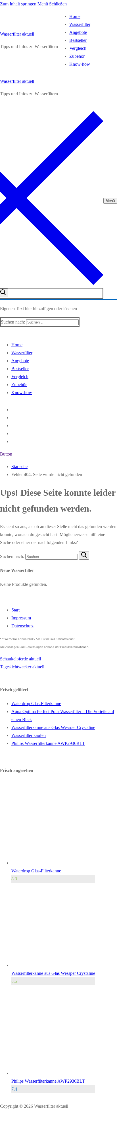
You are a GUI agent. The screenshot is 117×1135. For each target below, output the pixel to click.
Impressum (21, 617)
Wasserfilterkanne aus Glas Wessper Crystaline (53, 727)
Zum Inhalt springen (18, 3)
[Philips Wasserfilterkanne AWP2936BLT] (53, 1073)
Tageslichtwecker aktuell (22, 666)
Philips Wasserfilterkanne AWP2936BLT (48, 743)
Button (6, 454)
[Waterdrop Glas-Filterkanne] (53, 862)
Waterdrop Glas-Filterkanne (36, 703)
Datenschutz (22, 625)
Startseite (19, 466)
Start (15, 609)
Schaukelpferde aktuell (20, 658)
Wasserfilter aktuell (17, 34)
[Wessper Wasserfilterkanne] (53, 965)
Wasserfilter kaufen (28, 735)
